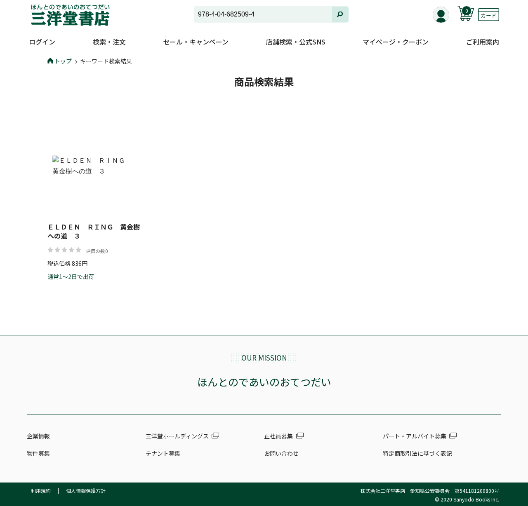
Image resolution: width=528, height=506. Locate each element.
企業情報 (38, 436)
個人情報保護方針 (86, 490)
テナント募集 (163, 453)
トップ (63, 61)
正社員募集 (278, 436)
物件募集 (38, 453)
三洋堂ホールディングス (177, 436)
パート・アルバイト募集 (414, 436)
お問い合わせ (281, 453)
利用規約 (41, 490)
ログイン (42, 42)
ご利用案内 (482, 42)
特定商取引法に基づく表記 (417, 453)
